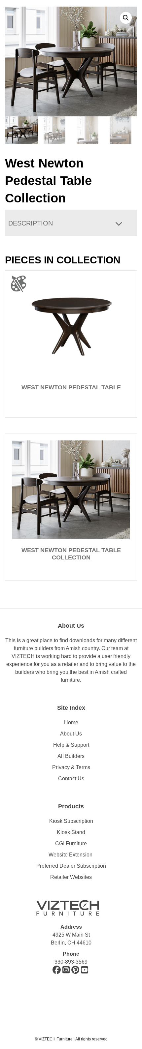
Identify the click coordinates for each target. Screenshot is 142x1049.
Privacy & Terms (71, 767)
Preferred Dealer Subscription (71, 866)
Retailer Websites (71, 877)
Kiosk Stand (71, 832)
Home (71, 722)
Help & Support (71, 745)
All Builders (71, 756)
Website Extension (71, 854)
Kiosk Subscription (71, 821)
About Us (71, 733)
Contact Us (71, 778)
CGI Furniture (71, 843)
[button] (126, 18)
